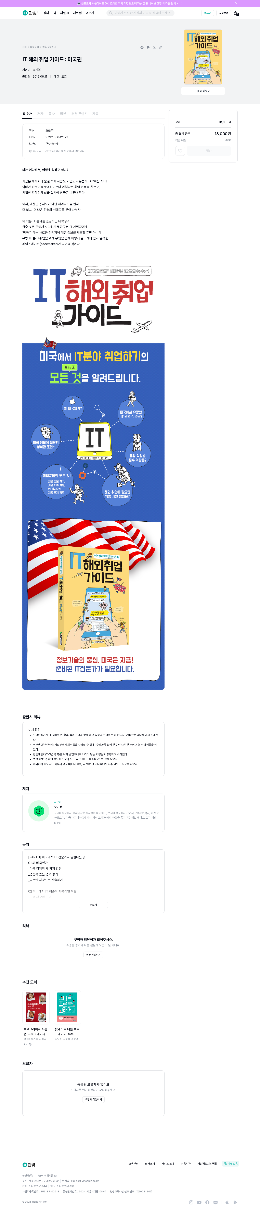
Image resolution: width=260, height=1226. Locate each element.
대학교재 (34, 47)
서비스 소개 (167, 1163)
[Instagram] (191, 1202)
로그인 (207, 12)
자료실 (77, 13)
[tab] (27, 114)
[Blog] (215, 1202)
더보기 (90, 13)
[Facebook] (207, 1202)
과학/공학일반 (49, 47)
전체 (24, 47)
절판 (208, 151)
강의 (46, 13)
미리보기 (205, 91)
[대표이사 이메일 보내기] (55, 1175)
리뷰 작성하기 (93, 954)
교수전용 (223, 12)
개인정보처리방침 (207, 1163)
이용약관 (186, 1163)
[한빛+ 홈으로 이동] (30, 13)
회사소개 (150, 1163)
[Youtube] (199, 1202)
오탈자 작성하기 (93, 1099)
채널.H (64, 13)
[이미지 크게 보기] (203, 57)
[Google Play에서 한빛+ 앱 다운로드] (235, 1202)
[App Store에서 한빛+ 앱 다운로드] (227, 1202)
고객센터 (134, 1163)
